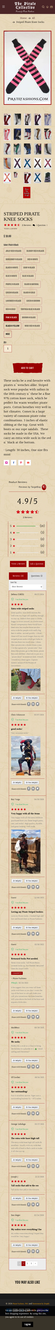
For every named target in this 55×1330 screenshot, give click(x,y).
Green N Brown (33, 300)
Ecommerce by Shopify (41, 1303)
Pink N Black (11, 317)
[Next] (35, 70)
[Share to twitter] (37, 704)
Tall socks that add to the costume (25, 1189)
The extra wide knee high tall (25, 1138)
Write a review (10, 228)
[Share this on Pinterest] (21, 462)
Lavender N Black (13, 300)
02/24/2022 (23, 983)
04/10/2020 (39, 799)
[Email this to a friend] (28, 462)
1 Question (41, 225)
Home (23, 18)
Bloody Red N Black (35, 251)
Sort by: (13, 582)
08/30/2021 (39, 1027)
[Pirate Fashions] (25, 7)
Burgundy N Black (14, 259)
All (33, 18)
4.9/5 (27, 502)
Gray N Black (29, 267)
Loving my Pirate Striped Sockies (27, 912)
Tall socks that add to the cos (25, 1185)
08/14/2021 (39, 1077)
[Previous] (20, 70)
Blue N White (11, 276)
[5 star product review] (18, 725)
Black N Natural (31, 284)
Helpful (18, 698)
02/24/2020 (39, 1215)
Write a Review (18, 564)
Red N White (32, 259)
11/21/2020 (39, 1177)
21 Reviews (27, 225)
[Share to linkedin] (33, 704)
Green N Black (12, 292)
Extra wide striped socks (22, 608)
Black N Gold (29, 292)
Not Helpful (33, 698)
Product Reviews (18, 482)
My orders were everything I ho (26, 1229)
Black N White (12, 267)
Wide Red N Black (32, 325)
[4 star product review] (17, 604)
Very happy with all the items (25, 813)
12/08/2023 (39, 897)
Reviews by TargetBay (30, 487)
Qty (5, 342)
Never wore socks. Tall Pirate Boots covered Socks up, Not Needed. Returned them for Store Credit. (27, 965)
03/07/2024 (39, 715)
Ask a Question (36, 564)
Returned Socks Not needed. (24, 959)
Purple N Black (12, 284)
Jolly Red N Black (13, 251)
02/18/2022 (39, 944)
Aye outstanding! (19, 1091)
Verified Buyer (21, 599)
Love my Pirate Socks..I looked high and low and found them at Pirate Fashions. (27, 918)
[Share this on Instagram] (6, 462)
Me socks (15, 1042)
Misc (8, 334)
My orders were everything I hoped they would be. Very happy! (27, 1235)
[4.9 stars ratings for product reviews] (27, 512)
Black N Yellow (12, 325)
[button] (12, 225)
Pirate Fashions (18, 1303)
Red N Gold (10, 309)
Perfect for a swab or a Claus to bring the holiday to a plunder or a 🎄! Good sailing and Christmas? (27, 1049)
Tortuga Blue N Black (30, 309)
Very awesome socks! (20, 733)
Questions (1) (37, 576)
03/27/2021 (39, 1124)
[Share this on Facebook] (13, 462)
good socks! (16, 729)
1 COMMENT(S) (17, 973)
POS (26, 1303)
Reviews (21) (18, 576)
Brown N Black (28, 317)
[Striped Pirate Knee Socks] (27, 68)
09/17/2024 (39, 594)
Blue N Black (28, 276)
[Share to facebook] (29, 704)
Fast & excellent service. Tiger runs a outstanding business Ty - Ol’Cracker (26, 1097)
